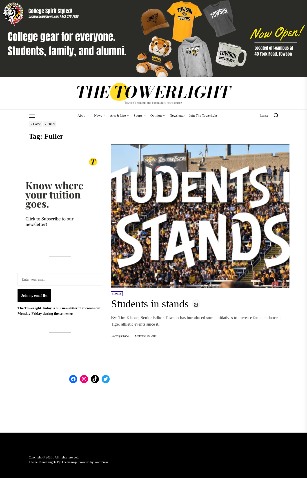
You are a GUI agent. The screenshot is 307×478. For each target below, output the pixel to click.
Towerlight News (120, 335)
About (82, 115)
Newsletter (177, 115)
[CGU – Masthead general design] (153, 2)
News (98, 115)
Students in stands (150, 304)
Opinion (156, 115)
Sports (138, 115)
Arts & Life (118, 115)
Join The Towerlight (203, 115)
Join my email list (34, 295)
